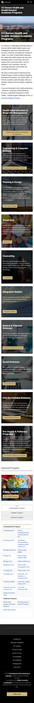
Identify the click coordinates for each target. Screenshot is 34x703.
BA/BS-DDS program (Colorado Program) (9, 604)
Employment (17, 664)
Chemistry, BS (7, 570)
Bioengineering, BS (9, 550)
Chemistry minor (8, 574)
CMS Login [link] (17, 694)
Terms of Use (17, 653)
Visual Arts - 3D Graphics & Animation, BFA (22, 576)
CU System (17, 646)
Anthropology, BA (8, 530)
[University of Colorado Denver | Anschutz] (5, 2)
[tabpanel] (17, 569)
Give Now (17, 667)
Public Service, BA (23, 570)
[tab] (17, 508)
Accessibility (17, 657)
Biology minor (7, 561)
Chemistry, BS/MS (9, 581)
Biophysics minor (8, 565)
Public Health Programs (10, 496)
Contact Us (17, 639)
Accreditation (17, 660)
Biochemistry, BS (8, 540)
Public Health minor (24, 561)
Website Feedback (17, 642)
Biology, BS (7, 555)
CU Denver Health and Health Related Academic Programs (12, 10)
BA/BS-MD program (9, 610)
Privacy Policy (17, 649)
